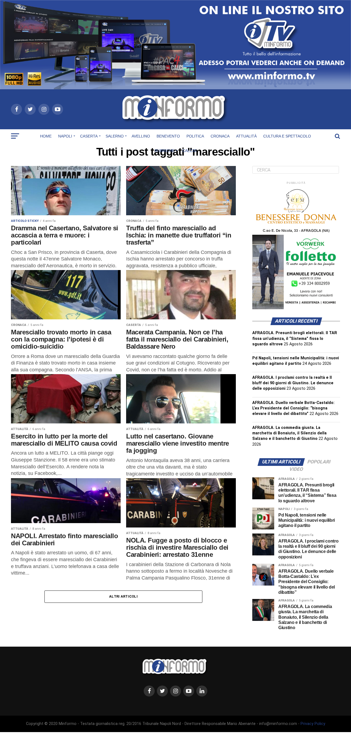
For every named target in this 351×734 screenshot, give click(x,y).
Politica (195, 136)
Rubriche (164, 150)
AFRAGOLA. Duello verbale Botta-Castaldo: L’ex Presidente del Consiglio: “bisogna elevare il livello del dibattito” (293, 408)
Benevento (168, 136)
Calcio (189, 150)
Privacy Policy (313, 723)
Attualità (246, 136)
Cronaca (220, 136)
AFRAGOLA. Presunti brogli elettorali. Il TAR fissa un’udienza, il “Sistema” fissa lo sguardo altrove (294, 338)
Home (46, 136)
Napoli (65, 136)
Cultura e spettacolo (287, 136)
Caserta (89, 136)
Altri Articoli (123, 596)
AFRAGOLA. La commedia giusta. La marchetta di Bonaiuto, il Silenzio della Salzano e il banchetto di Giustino (289, 433)
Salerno (115, 136)
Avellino (141, 136)
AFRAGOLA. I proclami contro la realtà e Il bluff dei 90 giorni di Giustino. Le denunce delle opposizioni (292, 383)
